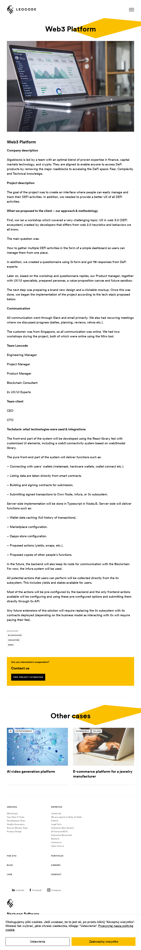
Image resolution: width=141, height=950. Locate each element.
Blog (10, 865)
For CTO (12, 856)
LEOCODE (21, 9)
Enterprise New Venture (62, 828)
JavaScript (56, 813)
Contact (56, 874)
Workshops (12, 813)
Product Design (14, 831)
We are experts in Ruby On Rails (66, 817)
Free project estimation (28, 677)
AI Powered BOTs (59, 831)
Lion (9, 874)
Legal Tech (56, 824)
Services (12, 807)
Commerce (56, 842)
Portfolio (57, 856)
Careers (56, 865)
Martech (55, 838)
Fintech (54, 820)
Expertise (56, 807)
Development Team (16, 820)
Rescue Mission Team (17, 828)
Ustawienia (37, 941)
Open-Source (57, 846)
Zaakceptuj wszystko (103, 941)
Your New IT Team (15, 817)
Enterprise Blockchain (61, 835)
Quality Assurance (16, 824)
